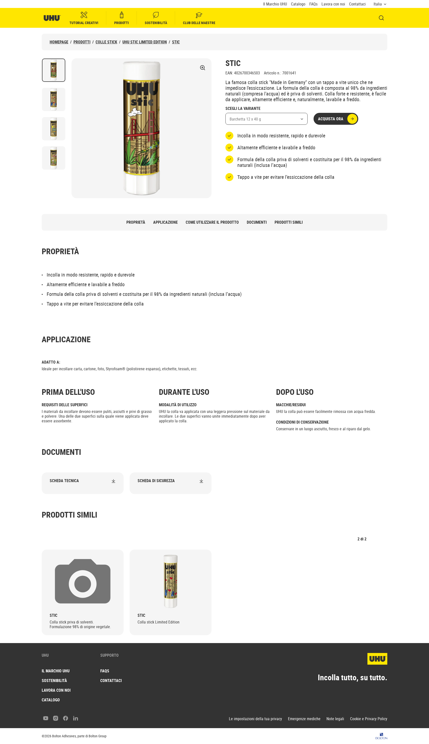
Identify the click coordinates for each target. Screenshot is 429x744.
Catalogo (298, 4)
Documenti (257, 222)
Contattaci (357, 4)
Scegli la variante (242, 108)
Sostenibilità (156, 22)
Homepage (59, 42)
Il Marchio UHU (275, 4)
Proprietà (135, 222)
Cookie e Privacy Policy (368, 718)
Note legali (335, 718)
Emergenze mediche (304, 718)
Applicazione (165, 222)
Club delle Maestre (199, 22)
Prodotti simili (289, 222)
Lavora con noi (333, 4)
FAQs (313, 4)
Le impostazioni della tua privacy (255, 718)
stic (176, 42)
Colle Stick (106, 42)
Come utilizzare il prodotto (212, 222)
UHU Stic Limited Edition (144, 42)
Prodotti (121, 22)
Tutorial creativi (84, 22)
